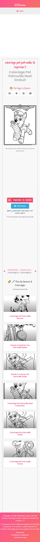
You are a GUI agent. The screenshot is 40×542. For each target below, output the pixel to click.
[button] (9, 93)
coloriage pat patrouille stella (20, 433)
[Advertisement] (20, 35)
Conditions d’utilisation (20, 535)
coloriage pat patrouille (18, 62)
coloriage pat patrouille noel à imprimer (20, 404)
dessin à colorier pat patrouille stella (20, 375)
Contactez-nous (20, 538)
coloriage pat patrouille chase (20, 462)
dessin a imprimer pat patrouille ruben (20, 346)
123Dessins (20, 533)
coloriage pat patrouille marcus (20, 317)
